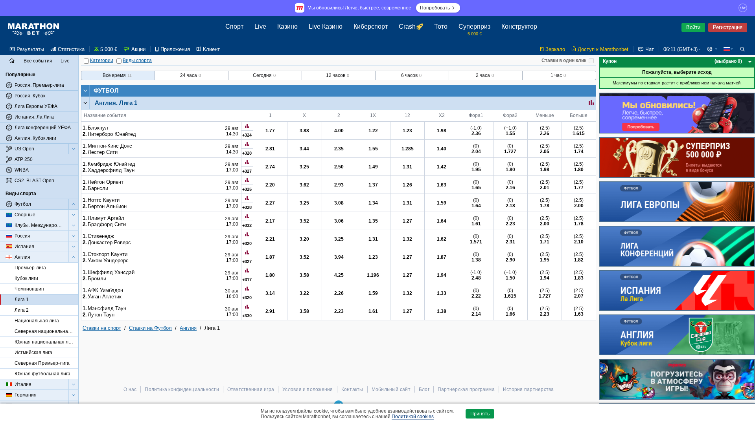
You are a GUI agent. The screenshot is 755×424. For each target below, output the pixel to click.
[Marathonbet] (33, 29)
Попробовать (435, 8)
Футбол (106, 90)
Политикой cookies (413, 416)
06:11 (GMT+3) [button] (680, 49)
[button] (712, 49)
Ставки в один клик (563, 60)
